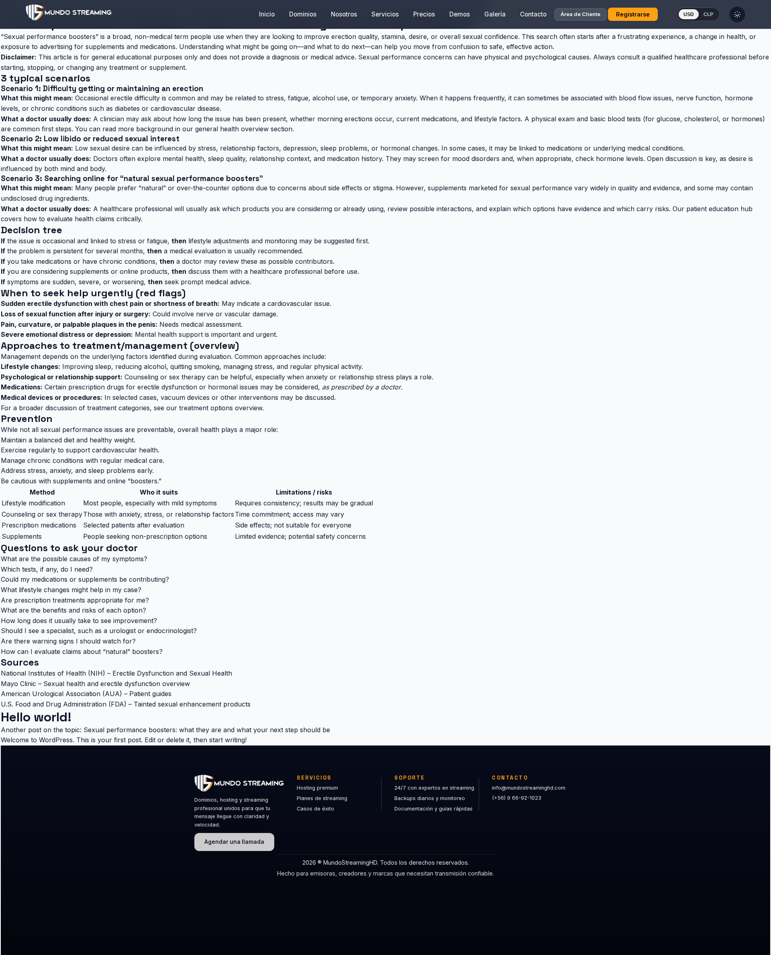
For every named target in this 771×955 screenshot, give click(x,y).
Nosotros (344, 14)
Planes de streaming (322, 798)
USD (688, 14)
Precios (424, 14)
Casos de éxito (315, 809)
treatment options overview (220, 408)
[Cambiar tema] (737, 14)
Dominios (302, 14)
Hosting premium (317, 788)
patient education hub (719, 209)
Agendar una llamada (234, 842)
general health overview (232, 129)
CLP (708, 14)
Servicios (385, 14)
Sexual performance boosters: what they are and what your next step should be (207, 730)
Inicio (267, 14)
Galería (495, 14)
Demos (459, 14)
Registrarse (633, 14)
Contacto (533, 14)
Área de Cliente (580, 15)
